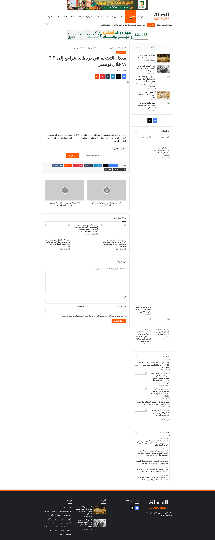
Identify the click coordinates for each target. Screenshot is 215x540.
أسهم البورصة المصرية (64, 511)
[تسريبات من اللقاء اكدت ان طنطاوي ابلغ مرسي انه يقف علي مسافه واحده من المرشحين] (141, 413)
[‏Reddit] (97, 76)
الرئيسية (140, 17)
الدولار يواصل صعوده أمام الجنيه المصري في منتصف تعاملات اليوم (147, 105)
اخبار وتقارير (67, 515)
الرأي (57, 17)
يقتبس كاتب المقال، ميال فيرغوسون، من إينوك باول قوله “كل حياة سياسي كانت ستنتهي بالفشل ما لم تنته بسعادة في (58, 243)
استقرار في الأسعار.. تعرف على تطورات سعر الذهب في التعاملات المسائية (146, 57)
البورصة (114, 17)
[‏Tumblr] (107, 76)
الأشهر (152, 47)
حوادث (45, 523)
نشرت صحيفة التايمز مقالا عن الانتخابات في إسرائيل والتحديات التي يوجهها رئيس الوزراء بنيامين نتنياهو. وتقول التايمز (114, 243)
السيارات (100, 17)
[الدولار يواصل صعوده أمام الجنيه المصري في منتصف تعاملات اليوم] (163, 106)
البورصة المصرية (58, 519)
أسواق (53, 511)
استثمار (64, 17)
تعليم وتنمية (54, 523)
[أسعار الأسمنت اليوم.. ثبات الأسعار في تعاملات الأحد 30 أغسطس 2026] (163, 69)
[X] (118, 76)
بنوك (122, 17)
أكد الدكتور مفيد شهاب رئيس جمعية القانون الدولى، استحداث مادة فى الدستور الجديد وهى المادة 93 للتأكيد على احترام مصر (160, 378)
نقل (61, 534)
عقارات (72, 17)
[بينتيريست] (102, 76)
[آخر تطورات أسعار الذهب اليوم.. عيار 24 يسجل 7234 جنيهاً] (163, 95)
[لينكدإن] (113, 76)
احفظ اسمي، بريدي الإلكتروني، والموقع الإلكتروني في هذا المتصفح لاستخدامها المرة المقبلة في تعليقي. (93, 316)
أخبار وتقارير (131, 17)
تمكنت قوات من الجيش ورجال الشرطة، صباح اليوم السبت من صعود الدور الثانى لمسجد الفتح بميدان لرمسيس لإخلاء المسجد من (86, 228)
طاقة (107, 17)
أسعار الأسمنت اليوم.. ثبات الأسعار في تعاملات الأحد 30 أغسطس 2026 (146, 68)
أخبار (69, 507)
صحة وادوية (90, 17)
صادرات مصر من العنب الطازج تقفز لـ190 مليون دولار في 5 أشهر (143, 309)
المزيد (50, 17)
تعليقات (138, 47)
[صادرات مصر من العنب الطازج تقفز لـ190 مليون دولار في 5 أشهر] (143, 220)
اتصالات (80, 17)
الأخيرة (166, 47)
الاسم (123, 297)
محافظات (68, 534)
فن (50, 530)
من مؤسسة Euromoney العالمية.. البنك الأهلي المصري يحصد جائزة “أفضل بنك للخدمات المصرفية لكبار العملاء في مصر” (145, 81)
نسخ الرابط (72, 156)
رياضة (69, 526)
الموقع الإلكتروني (79, 306)
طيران (69, 530)
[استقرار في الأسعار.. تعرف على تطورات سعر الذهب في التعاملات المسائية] (163, 58)
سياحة (63, 526)
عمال (55, 530)
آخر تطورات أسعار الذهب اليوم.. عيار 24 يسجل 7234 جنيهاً (146, 94)
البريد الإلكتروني (120, 306)
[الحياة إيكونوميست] (162, 16)
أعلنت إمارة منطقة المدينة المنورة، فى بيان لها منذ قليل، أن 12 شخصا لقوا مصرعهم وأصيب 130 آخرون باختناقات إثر (152, 365)
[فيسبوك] (124, 76)
